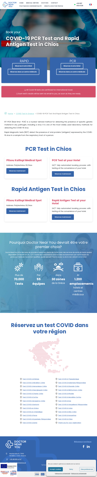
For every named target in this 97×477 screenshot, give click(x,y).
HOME (21, 3)
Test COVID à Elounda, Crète (68, 386)
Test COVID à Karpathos (67, 415)
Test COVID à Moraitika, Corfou (69, 397)
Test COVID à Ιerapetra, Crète (34, 401)
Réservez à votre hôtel (23, 66)
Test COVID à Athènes (31, 379)
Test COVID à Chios (65, 419)
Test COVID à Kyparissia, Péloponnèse (37, 419)
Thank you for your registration (69, 423)
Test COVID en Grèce (31, 408)
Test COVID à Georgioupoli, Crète (35, 390)
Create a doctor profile (53, 6)
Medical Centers (32, 3)
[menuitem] (91, 4)
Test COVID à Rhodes (66, 394)
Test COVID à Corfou (30, 397)
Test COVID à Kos (64, 401)
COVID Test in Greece (25, 113)
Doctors (44, 3)
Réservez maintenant (17, 171)
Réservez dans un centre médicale (23, 72)
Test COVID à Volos (65, 408)
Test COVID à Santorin (31, 404)
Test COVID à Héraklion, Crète (34, 383)
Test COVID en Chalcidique (32, 412)
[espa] (8, 470)
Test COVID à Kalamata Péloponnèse (72, 383)
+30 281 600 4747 (16, 459)
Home (10, 113)
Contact (54, 3)
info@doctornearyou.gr (18, 463)
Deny (71, 469)
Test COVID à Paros (30, 415)
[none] (91, 4)
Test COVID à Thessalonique (68, 379)
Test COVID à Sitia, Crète (67, 412)
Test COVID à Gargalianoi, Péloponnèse (72, 404)
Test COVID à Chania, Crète (33, 394)
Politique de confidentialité (62, 473)
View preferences (87, 469)
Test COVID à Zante (30, 423)
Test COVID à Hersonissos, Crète (35, 386)
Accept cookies (55, 469)
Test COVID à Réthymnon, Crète (70, 390)
